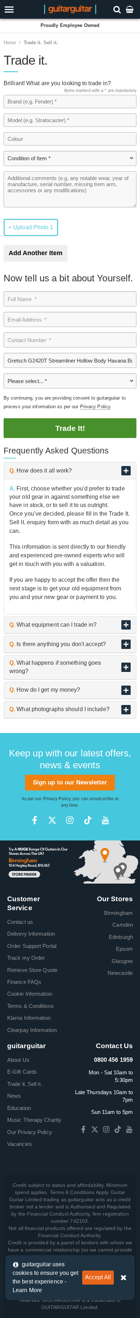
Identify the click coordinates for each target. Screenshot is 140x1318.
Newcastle (120, 973)
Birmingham (118, 913)
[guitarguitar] (70, 9)
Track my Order (26, 958)
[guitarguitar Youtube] (105, 820)
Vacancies (19, 1144)
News (14, 1096)
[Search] (118, 9)
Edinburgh (121, 937)
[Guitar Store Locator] (70, 861)
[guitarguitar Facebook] (34, 820)
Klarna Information (29, 1018)
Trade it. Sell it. (41, 42)
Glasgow (122, 961)
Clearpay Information (32, 1030)
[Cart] (130, 9)
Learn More (27, 1290)
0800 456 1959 (113, 1060)
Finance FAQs (24, 982)
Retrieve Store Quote (32, 970)
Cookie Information (29, 994)
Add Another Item (35, 253)
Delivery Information (31, 934)
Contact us (20, 922)
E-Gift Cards (22, 1072)
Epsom (124, 949)
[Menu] (20, 9)
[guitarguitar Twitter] (52, 820)
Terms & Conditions (30, 1006)
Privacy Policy (95, 406)
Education (19, 1108)
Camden (122, 925)
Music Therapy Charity (34, 1120)
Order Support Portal (31, 946)
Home (10, 42)
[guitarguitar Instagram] (69, 820)
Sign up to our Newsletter (70, 782)
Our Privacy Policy (29, 1132)
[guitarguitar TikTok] (87, 820)
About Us (18, 1060)
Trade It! (70, 428)
